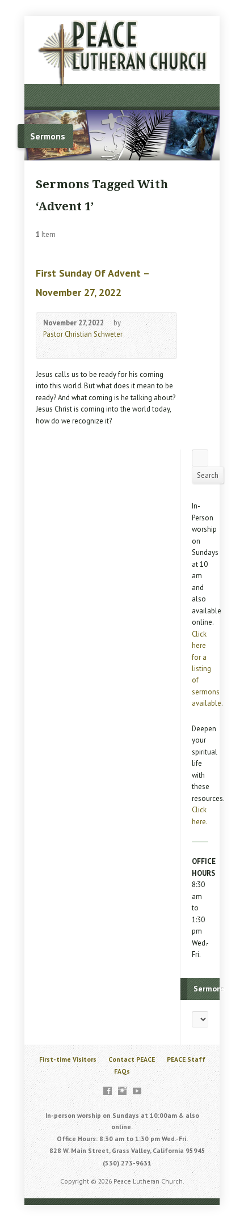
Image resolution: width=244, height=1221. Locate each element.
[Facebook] (107, 1091)
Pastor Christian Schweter (83, 334)
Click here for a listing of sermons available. (207, 669)
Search (207, 475)
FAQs (122, 1071)
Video (48, 347)
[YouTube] (137, 1091)
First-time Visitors (67, 1059)
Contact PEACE (131, 1059)
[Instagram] (122, 1091)
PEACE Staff (186, 1059)
